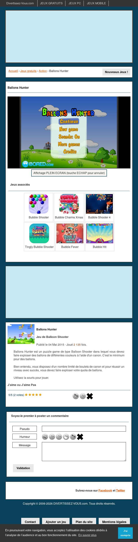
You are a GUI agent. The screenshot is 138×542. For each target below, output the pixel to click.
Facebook (105, 490)
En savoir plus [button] (87, 535)
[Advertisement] (69, 36)
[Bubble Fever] (70, 224)
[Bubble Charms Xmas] (69, 194)
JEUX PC (75, 3)
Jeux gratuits (28, 71)
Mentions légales (114, 522)
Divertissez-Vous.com (20, 3)
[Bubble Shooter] (39, 194)
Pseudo (25, 429)
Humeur (25, 437)
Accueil (13, 71)
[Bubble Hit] (100, 224)
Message (25, 445)
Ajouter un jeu (56, 522)
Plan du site (84, 522)
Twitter (120, 490)
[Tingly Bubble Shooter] (39, 224)
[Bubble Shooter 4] (99, 194)
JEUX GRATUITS (51, 3)
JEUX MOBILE (96, 3)
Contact (30, 522)
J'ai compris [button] (125, 533)
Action (43, 71)
